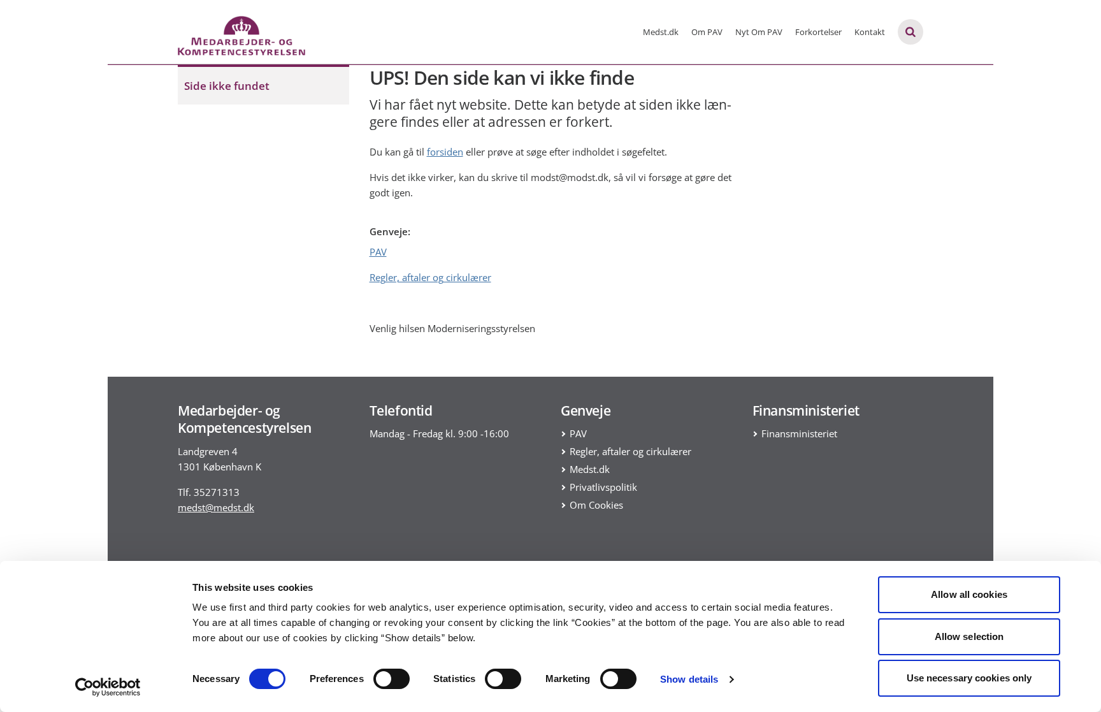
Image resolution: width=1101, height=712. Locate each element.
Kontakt (869, 32)
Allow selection (969, 636)
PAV (378, 251)
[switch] (391, 679)
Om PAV (707, 32)
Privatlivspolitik (603, 487)
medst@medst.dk (216, 507)
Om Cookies (596, 504)
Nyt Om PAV (758, 32)
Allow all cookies (969, 594)
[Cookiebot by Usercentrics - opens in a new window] (108, 687)
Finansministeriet (799, 433)
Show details (689, 679)
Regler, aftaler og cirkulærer (430, 277)
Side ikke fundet (227, 85)
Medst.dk (661, 32)
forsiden (445, 151)
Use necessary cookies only (969, 677)
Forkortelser (818, 32)
